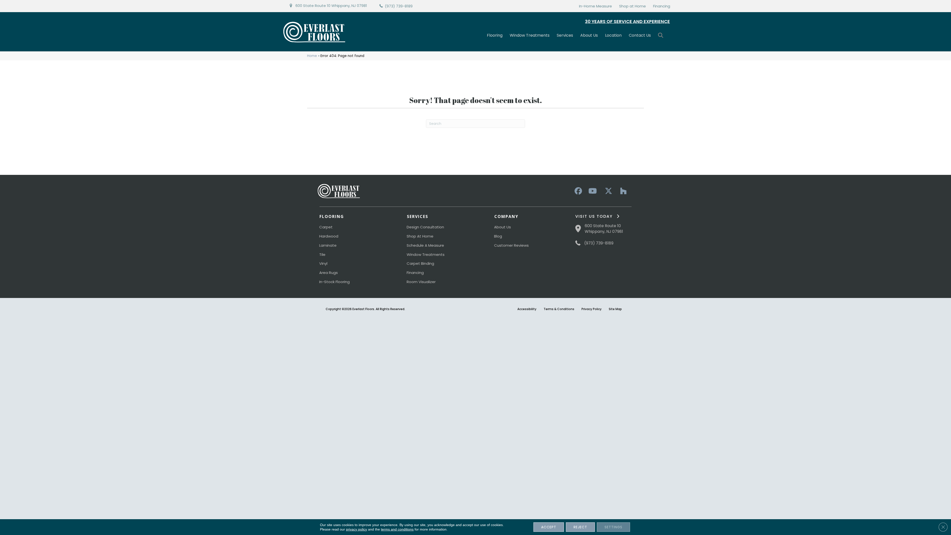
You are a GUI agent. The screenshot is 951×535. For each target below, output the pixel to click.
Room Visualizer (421, 281)
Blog (498, 236)
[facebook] (577, 191)
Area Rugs (328, 272)
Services (565, 35)
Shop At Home (420, 236)
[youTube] (592, 191)
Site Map (615, 309)
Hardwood (328, 236)
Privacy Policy (591, 309)
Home (312, 56)
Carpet (326, 227)
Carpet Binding (420, 263)
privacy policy (356, 529)
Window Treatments (530, 35)
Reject (580, 527)
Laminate (328, 245)
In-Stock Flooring (334, 281)
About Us (589, 35)
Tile (322, 254)
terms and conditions (397, 529)
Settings (613, 527)
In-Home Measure (595, 6)
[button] (662, 35)
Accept (548, 527)
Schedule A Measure (425, 245)
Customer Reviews (511, 245)
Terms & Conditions (559, 309)
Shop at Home (632, 6)
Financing (661, 6)
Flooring (494, 35)
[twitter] (607, 191)
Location (613, 35)
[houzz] (622, 191)
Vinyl (323, 263)
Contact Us (640, 35)
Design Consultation (425, 227)
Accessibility (526, 309)
